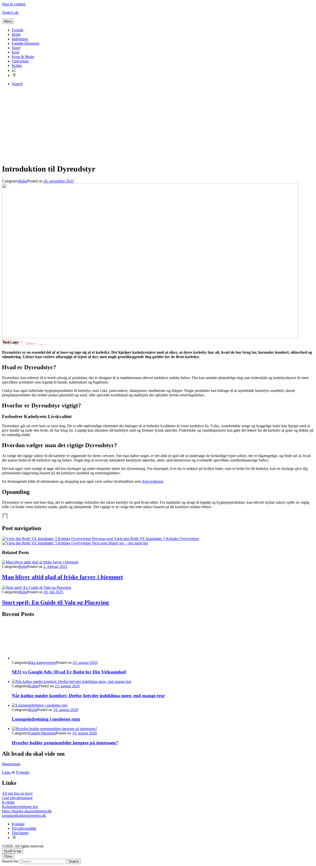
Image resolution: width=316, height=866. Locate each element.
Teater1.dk (10, 12)
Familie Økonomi (25, 43)
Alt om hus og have (17, 793)
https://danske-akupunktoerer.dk (27, 811)
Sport (16, 48)
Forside (17, 30)
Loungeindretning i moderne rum (46, 719)
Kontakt (18, 824)
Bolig (16, 34)
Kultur (17, 65)
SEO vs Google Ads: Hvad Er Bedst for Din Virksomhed (69, 671)
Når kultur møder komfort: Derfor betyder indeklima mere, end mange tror (88, 695)
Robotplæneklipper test (20, 807)
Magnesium (11, 764)
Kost (15, 52)
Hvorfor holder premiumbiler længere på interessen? (65, 742)
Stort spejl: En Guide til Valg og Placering (55, 602)
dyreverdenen (152, 481)
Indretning (20, 39)
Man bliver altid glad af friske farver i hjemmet (62, 577)
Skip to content (13, 4)
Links (6, 772)
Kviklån (8, 802)
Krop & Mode (23, 57)
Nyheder (22, 772)
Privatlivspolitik (24, 828)
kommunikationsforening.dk (24, 815)
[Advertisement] (158, 124)
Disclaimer (20, 833)
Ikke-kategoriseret (42, 662)
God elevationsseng (17, 798)
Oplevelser (20, 61)
